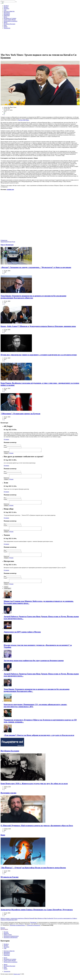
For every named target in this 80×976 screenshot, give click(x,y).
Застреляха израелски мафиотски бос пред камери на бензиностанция (34, 660)
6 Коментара (4, 240)
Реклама (6, 932)
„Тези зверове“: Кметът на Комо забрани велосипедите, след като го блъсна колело (39, 735)
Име (5, 445)
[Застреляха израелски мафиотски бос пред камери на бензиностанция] (41, 654)
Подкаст (6, 7)
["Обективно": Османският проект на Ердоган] (40, 402)
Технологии (7, 28)
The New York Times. (23, 120)
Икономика (7, 12)
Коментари (7, 15)
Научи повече (4, 929)
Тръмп (2, 241)
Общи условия (8, 934)
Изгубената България (9, 24)
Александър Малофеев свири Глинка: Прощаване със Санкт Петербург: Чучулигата (37, 910)
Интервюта (7, 14)
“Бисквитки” (33, 922)
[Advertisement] (40, 41)
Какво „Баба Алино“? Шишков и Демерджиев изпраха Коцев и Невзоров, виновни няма (38, 326)
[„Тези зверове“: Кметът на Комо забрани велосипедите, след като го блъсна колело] (41, 729)
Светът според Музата (10, 19)
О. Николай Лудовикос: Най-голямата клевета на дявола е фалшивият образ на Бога (37, 826)
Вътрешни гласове (8, 793)
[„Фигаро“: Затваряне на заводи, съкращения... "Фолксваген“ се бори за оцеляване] (40, 256)
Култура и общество (9, 11)
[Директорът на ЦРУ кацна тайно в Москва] (41, 625)
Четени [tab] (6, 586)
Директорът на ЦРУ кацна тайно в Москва (22, 632)
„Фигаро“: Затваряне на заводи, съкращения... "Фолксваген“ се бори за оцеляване (36, 267)
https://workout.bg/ (49, 918)
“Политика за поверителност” (17, 925)
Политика (6, 8)
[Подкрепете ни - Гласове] (12, 742)
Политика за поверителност (11, 936)
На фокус (6, 5)
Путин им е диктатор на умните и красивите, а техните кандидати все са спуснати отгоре (39, 355)
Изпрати (6, 453)
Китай (6, 241)
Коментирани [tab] (7, 588)
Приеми (3, 927)
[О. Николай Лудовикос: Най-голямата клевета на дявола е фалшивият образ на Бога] (40, 809)
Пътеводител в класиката (10, 21)
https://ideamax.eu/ (39, 918)
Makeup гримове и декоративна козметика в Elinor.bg (15, 918)
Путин (10, 241)
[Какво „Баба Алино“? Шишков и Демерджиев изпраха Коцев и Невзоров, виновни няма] (40, 315)
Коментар (6, 451)
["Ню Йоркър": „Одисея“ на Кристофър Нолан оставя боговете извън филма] (40, 851)
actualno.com (10, 189)
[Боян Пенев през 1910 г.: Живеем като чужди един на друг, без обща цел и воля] (40, 767)
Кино (5, 25)
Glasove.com (16, 974)
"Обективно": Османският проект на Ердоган (20, 414)
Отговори (6, 439)
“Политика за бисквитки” (34, 925)
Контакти (6, 933)
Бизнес (5, 26)
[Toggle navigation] (1, 3)
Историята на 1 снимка (10, 18)
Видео (5, 17)
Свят (5, 10)
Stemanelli (31, 918)
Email (5, 447)
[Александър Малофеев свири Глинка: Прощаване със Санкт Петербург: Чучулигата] (40, 893)
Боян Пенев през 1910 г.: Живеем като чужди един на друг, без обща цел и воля (34, 783)
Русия (13, 241)
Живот (5, 22)
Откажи (11, 453)
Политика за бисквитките (11, 937)
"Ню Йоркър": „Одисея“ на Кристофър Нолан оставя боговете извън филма (33, 868)
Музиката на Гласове (10, 877)
